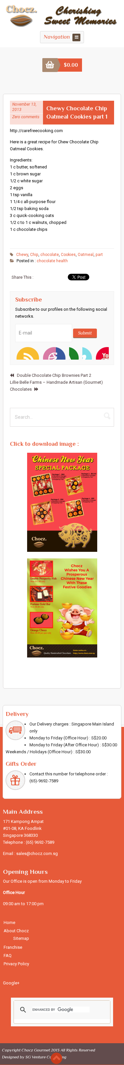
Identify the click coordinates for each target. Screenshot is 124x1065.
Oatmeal (86, 254)
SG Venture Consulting (45, 1056)
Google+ (11, 982)
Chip (34, 254)
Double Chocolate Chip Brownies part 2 (54, 375)
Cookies (68, 254)
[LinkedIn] (75, 353)
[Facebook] (49, 353)
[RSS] (22, 353)
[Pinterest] (89, 353)
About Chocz (16, 930)
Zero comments (25, 117)
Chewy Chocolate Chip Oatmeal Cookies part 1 (76, 112)
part (99, 254)
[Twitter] (36, 353)
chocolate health (52, 261)
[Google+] (102, 353)
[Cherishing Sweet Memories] (62, 24)
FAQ (8, 955)
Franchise (13, 947)
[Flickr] (62, 353)
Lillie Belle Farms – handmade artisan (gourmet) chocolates (56, 386)
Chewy (22, 254)
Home (9, 922)
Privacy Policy (16, 963)
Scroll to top (56, 1058)
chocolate (49, 254)
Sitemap (21, 938)
